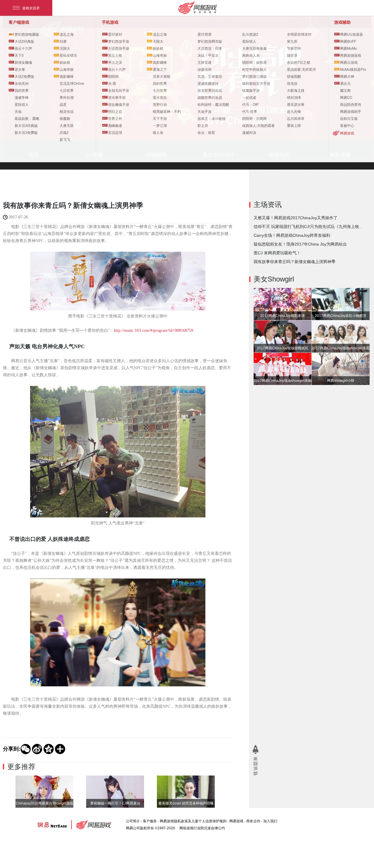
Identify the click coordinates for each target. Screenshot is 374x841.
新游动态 (279, 155)
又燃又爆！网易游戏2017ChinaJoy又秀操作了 (295, 217)
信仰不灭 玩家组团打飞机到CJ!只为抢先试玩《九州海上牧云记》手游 (309, 226)
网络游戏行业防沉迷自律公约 (202, 828)
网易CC (346, 97)
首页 (33, 155)
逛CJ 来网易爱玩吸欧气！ (277, 253)
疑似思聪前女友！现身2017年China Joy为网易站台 (300, 244)
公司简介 (133, 821)
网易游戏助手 (350, 111)
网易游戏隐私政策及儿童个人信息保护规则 (193, 821)
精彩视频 (340, 155)
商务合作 (253, 821)
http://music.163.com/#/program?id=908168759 (153, 330)
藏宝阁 (345, 90)
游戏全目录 (31, 7)
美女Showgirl (217, 155)
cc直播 (95, 155)
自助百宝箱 (349, 118)
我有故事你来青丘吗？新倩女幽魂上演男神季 (294, 261)
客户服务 (150, 821)
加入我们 (270, 821)
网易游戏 (347, 132)
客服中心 (347, 125)
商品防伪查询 (350, 104)
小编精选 (156, 155)
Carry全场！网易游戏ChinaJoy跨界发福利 (292, 235)
